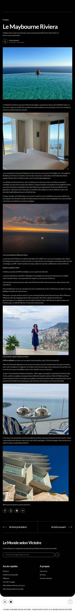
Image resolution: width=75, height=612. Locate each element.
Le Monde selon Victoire (20, 609)
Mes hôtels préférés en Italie (13, 589)
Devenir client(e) (46, 578)
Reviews (6, 571)
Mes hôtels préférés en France (14, 585)
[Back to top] (70, 602)
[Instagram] (11, 602)
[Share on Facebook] (5, 510)
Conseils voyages (9, 582)
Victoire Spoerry (14, 40)
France (6, 19)
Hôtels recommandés (10, 575)
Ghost (45, 609)
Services (43, 575)
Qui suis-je (43, 571)
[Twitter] (5, 602)
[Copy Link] (23, 510)
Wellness (6, 578)
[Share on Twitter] (11, 510)
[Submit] (57, 555)
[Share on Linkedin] (17, 510)
